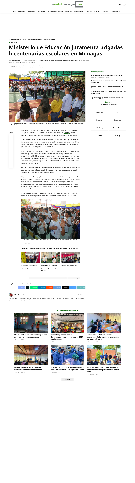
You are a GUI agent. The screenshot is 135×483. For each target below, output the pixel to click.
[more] (122, 11)
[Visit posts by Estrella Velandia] (11, 295)
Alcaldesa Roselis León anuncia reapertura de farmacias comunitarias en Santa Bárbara (103, 337)
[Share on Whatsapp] (24, 66)
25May (41, 60)
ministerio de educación (61, 60)
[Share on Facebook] (18, 66)
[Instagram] (17, 5)
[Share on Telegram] (34, 66)
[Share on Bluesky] (11, 162)
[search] (117, 4)
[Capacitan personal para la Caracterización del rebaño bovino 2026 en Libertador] (67, 323)
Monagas (67, 133)
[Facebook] (10, 5)
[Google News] (15, 5)
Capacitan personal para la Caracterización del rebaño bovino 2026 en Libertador (67, 337)
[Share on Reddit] (31, 66)
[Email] (11, 166)
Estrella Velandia (15, 60)
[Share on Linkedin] (28, 66)
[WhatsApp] (21, 5)
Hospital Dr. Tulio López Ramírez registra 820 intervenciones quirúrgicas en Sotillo (67, 368)
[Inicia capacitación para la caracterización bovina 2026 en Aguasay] (70, 257)
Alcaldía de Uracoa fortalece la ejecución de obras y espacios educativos (30, 336)
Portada (11, 39)
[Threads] (23, 5)
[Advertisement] (67, 25)
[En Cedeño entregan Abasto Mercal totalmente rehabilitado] (30, 257)
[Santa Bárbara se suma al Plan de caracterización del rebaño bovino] (31, 355)
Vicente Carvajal (73, 60)
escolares (51, 60)
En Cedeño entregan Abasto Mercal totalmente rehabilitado (29, 266)
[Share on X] (21, 66)
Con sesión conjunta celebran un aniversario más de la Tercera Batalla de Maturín (49, 248)
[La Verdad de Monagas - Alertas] (67, 4)
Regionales (14, 42)
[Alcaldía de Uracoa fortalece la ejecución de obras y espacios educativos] (31, 323)
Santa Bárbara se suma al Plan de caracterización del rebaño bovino (28, 368)
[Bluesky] (25, 5)
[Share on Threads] (38, 66)
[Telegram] (19, 5)
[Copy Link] (41, 66)
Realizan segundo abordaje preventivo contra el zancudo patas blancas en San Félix (103, 369)
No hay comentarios (84, 60)
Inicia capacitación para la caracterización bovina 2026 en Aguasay (70, 266)
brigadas (46, 60)
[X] (12, 5)
